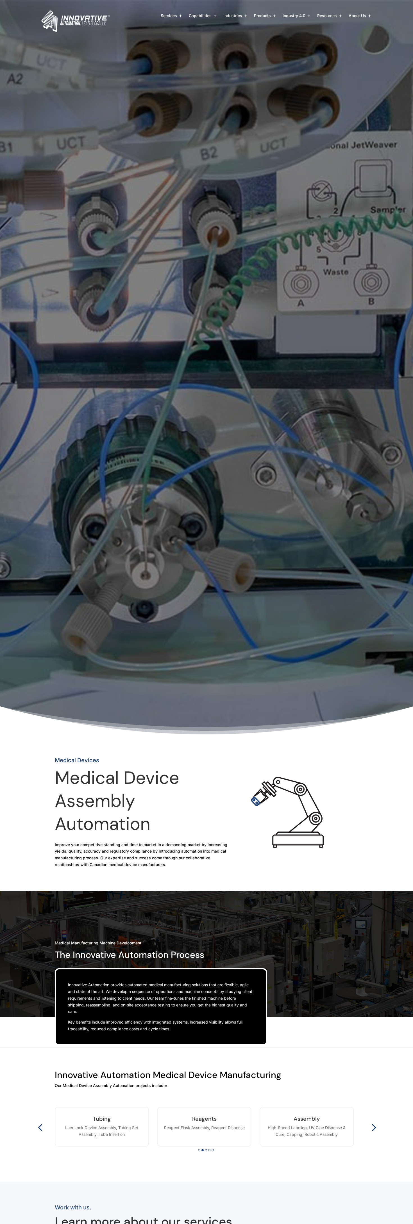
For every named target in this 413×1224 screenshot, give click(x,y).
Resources (327, 16)
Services (169, 16)
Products (262, 16)
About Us (357, 16)
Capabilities (200, 16)
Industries (232, 16)
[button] (40, 1127)
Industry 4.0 (294, 16)
